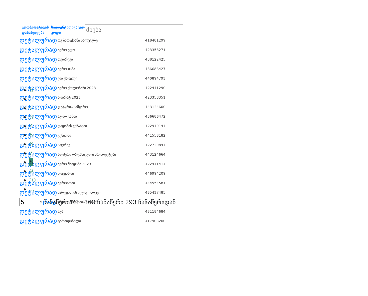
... (32, 189)
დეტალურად (38, 40)
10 (32, 180)
